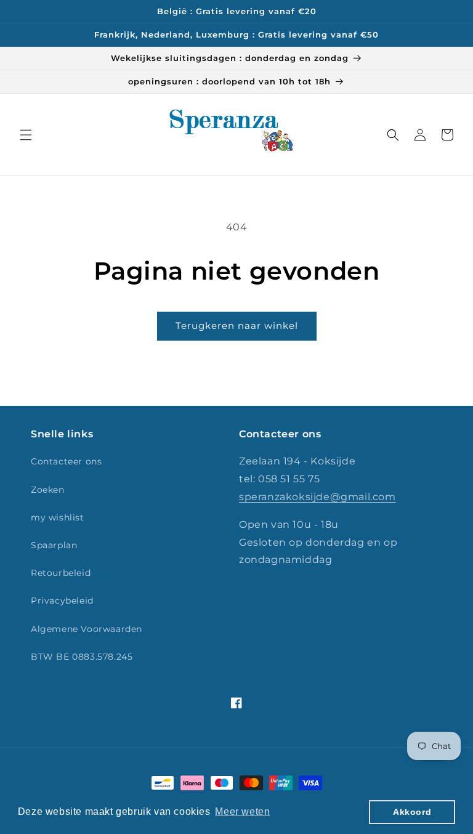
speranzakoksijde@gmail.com (317, 497)
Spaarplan (54, 545)
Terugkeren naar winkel (237, 325)
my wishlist (57, 517)
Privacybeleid (62, 600)
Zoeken (48, 489)
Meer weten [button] (242, 811)
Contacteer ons (66, 461)
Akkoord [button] (412, 812)
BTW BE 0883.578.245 (81, 656)
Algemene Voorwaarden (86, 628)
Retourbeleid (61, 572)
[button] (25, 134)
